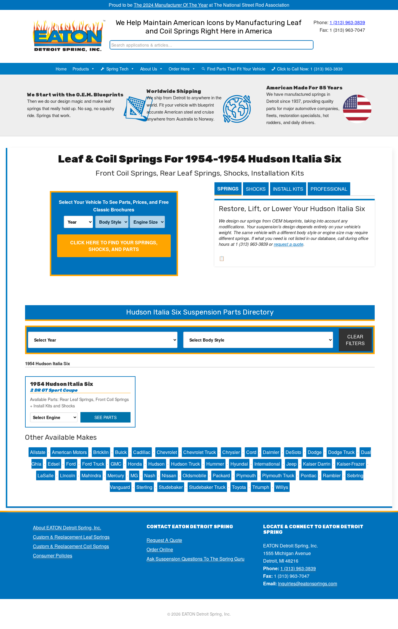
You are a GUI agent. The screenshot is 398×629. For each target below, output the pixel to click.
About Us (148, 69)
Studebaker (171, 487)
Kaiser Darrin (316, 463)
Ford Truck (93, 463)
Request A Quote (164, 540)
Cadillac (141, 452)
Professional (329, 188)
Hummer (215, 463)
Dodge (315, 452)
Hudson (156, 463)
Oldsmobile (194, 475)
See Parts (105, 417)
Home (61, 69)
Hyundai (239, 463)
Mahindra (91, 475)
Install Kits (288, 188)
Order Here (179, 69)
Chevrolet (167, 452)
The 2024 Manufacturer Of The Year (171, 4)
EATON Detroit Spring (63, 29)
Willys (282, 487)
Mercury (116, 475)
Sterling (144, 487)
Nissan (169, 475)
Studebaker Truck (207, 487)
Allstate (37, 452)
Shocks (256, 188)
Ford (71, 463)
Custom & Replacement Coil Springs (71, 546)
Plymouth (246, 475)
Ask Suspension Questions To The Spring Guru (195, 558)
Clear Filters (355, 340)
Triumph (260, 487)
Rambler (332, 475)
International (267, 463)
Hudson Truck (185, 463)
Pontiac (308, 475)
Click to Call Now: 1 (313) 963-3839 (310, 69)
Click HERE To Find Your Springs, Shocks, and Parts (113, 245)
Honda (135, 463)
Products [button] (81, 69)
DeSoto (293, 452)
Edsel (54, 463)
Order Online (160, 549)
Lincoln (67, 475)
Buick (121, 452)
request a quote (288, 244)
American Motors (69, 452)
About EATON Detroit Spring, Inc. (67, 527)
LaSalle (46, 475)
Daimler (271, 452)
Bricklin (101, 452)
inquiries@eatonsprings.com (307, 583)
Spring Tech (117, 69)
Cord (251, 452)
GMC (116, 463)
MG (134, 475)
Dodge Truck (341, 452)
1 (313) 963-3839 (347, 22)
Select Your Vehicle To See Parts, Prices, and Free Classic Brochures (114, 206)
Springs (228, 188)
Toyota (239, 487)
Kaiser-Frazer (350, 463)
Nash (149, 475)
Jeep (291, 463)
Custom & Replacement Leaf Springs (71, 536)
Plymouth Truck (278, 475)
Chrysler (231, 452)
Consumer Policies (52, 555)
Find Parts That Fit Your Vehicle (236, 69)
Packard (221, 475)
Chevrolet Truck (199, 452)
